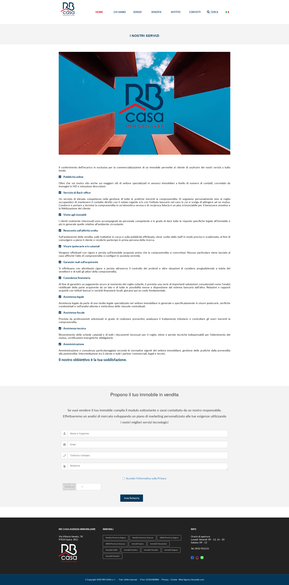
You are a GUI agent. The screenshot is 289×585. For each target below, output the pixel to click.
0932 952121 (202, 548)
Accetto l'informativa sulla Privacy (146, 478)
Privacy (165, 579)
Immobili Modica (130, 550)
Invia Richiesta (131, 498)
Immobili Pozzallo (151, 550)
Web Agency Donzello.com (191, 579)
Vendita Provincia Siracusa (142, 538)
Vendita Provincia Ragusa (116, 538)
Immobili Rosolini (113, 556)
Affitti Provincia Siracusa (115, 544)
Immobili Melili (111, 550)
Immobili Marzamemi (158, 544)
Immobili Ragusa (171, 550)
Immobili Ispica (138, 544)
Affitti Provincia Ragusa (169, 538)
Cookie (174, 579)
